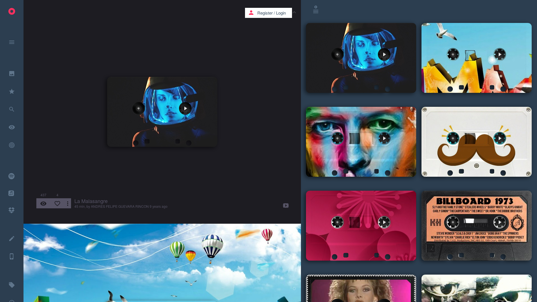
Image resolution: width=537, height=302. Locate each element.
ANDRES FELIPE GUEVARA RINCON (120, 206)
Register (265, 13)
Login (281, 13)
